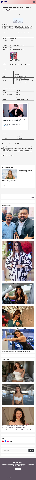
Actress (6, 10)
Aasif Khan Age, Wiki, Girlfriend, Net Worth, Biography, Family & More (9, 185)
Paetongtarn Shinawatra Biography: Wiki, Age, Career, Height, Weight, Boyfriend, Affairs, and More (17, 429)
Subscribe (31, 450)
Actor (3, 10)
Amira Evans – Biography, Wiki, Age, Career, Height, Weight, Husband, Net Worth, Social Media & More (17, 382)
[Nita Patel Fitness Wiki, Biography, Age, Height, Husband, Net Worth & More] (18, 293)
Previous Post (3, 163)
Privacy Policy (9, 477)
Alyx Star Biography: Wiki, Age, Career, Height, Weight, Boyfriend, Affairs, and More (14, 425)
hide (19, 19)
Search (32, 197)
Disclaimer (9, 476)
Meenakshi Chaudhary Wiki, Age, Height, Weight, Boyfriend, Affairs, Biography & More (26, 171)
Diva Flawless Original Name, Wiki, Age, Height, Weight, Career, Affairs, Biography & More (15, 328)
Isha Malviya (19, 136)
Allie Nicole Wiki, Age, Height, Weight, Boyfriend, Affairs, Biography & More (13, 427)
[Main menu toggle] (34, 2)
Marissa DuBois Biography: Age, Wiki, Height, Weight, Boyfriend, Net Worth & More (9, 181)
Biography (15, 20)
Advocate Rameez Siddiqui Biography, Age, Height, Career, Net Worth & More (13, 240)
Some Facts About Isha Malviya (18, 22)
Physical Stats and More (17, 21)
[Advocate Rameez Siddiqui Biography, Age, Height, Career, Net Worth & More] (18, 223)
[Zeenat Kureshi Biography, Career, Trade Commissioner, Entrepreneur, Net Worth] (18, 261)
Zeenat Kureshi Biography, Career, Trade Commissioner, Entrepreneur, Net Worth (14, 281)
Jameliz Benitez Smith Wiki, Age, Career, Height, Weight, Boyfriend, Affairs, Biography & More (16, 351)
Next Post (33, 163)
